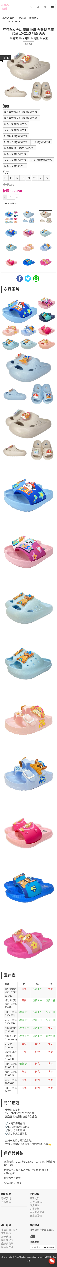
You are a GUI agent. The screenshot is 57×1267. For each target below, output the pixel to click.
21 (41, 178)
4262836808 (13, 21)
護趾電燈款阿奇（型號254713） (21, 112)
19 (29, 178)
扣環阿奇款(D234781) (16, 136)
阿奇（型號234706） (15, 154)
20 (34, 178)
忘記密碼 (6, 1233)
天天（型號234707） (15, 160)
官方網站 (6, 1201)
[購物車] (45, 7)
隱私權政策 (7, 1240)
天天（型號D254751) (15, 130)
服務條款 (6, 1236)
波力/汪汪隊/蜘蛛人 (28, 18)
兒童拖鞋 (34, 1198)
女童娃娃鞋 (36, 1215)
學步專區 (34, 1205)
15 (5, 178)
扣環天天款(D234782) (16, 142)
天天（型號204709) (41, 160)
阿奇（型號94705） (15, 166)
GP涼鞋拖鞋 (36, 1201)
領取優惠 (50, 1247)
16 (11, 178)
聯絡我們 (6, 1198)
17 (17, 178)
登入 (15, 1229)
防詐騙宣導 (7, 1247)
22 (47, 178)
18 (23, 178)
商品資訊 (28, 44)
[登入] (31, 7)
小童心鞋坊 (8, 18)
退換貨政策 (7, 1243)
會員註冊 (6, 1229)
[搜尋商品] (38, 7)
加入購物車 (12, 203)
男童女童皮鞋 (37, 1212)
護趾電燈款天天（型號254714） (21, 118)
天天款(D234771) (41, 142)
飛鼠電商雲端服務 (49, 1257)
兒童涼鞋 (34, 1208)
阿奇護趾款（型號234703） (19, 148)
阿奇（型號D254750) (15, 124)
